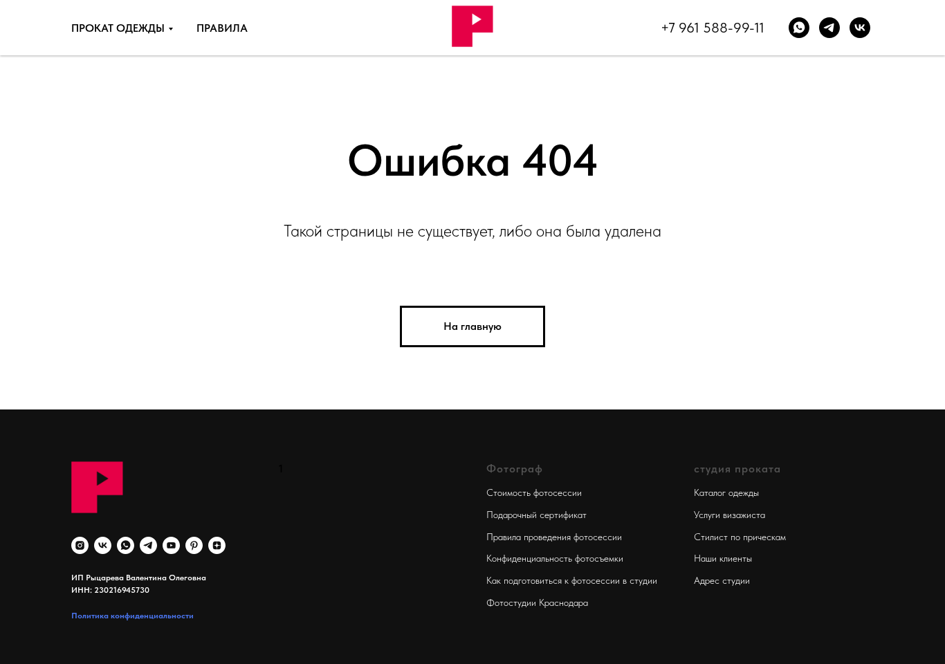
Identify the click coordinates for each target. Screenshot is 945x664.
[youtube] (171, 545)
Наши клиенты (723, 558)
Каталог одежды (726, 492)
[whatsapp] (799, 27)
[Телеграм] (829, 27)
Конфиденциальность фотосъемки (554, 558)
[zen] (217, 545)
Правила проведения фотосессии (554, 536)
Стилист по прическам (740, 536)
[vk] (860, 27)
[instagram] (80, 545)
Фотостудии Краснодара (537, 602)
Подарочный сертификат (536, 514)
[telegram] (148, 545)
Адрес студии (722, 580)
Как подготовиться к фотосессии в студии (571, 580)
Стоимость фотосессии (534, 492)
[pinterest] (194, 545)
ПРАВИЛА (222, 28)
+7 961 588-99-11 (712, 27)
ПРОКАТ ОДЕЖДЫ (118, 28)
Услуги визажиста (729, 514)
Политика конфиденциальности (132, 615)
